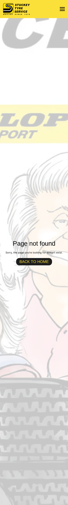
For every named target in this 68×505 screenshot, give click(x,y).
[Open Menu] (62, 9)
